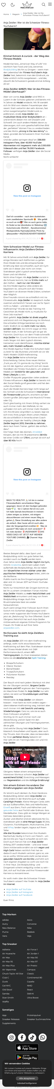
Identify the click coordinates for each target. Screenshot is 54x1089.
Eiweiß (6, 807)
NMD (29, 985)
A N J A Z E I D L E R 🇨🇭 (32, 238)
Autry (5, 924)
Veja (29, 936)
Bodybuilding (10, 69)
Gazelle (30, 981)
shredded (37, 432)
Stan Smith (8, 997)
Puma (5, 932)
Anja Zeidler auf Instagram (19, 892)
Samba (5, 993)
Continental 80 (34, 977)
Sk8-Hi (30, 993)
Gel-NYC (6, 985)
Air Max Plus (8, 965)
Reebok (31, 932)
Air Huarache (8, 953)
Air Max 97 (32, 961)
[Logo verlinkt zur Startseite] (27, 5)
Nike (29, 928)
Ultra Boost (33, 997)
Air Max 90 (32, 957)
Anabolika (16, 565)
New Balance (8, 928)
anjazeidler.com (11, 628)
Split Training (39, 658)
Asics (29, 920)
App (4, 1015)
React (30, 989)
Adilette (6, 949)
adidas (5, 920)
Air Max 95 (7, 961)
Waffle (5, 1001)
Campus (31, 969)
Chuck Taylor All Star (12, 973)
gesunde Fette (10, 810)
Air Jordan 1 (33, 953)
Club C (5, 977)
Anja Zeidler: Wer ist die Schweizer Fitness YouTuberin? (36, 14)
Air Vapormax (9, 969)
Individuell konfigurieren (27, 1083)
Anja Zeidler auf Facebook (19, 895)
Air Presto (32, 965)
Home (6, 14)
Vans (4, 936)
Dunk (5, 981)
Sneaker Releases (11, 1019)
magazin (16, 14)
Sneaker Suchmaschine (39, 1019)
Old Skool (7, 989)
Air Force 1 (32, 949)
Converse (31, 924)
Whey (11, 827)
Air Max (6, 957)
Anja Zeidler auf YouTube (18, 889)
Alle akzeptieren (27, 1078)
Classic (30, 973)
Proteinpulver (34, 1015)
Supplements (9, 1023)
